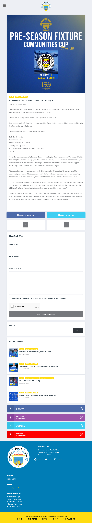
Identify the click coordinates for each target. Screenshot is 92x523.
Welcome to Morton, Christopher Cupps (38, 366)
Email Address (14, 257)
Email (9, 485)
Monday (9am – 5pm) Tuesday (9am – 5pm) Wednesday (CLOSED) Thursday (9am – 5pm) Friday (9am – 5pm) (14, 502)
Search (12, 325)
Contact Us (69, 519)
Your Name (13, 244)
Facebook (40, 460)
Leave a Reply (16, 236)
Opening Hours (14, 493)
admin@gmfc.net (13, 488)
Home (19, 519)
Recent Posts (16, 341)
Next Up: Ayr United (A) (29, 381)
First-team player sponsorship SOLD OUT (38, 395)
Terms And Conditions (60, 516)
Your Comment (15, 269)
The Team (32, 519)
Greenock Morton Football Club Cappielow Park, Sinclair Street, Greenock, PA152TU (48, 452)
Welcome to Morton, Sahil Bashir (35, 352)
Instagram (60, 460)
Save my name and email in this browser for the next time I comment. (39, 298)
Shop (55, 519)
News (44, 519)
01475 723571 (11, 479)
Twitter (50, 460)
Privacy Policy (47, 516)
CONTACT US (43, 447)
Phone (10, 476)
